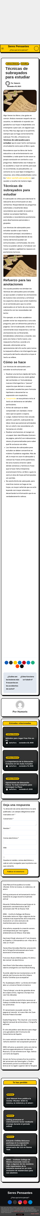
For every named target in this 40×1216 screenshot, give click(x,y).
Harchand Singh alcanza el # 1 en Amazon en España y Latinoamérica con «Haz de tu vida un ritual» (20, 940)
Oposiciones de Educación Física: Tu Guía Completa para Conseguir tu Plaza (19, 785)
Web (4, 848)
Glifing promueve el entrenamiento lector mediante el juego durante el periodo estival (19, 897)
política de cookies (19, 1211)
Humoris (17, 83)
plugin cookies (35, 1213)
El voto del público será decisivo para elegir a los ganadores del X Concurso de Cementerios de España (20, 1032)
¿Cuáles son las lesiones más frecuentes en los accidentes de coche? (12, 683)
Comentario (8, 819)
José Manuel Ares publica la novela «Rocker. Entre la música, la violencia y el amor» (19, 887)
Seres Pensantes (18, 46)
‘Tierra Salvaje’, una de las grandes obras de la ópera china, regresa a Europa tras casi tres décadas (19, 992)
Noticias (10, 1094)
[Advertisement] (20, 24)
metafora (12, 743)
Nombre (6, 828)
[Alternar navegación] (2, 48)
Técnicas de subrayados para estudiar (17, 72)
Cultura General (12, 63)
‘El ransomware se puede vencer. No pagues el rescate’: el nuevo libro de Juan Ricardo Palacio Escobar (19, 1012)
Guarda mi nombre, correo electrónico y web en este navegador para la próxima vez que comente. (20, 863)
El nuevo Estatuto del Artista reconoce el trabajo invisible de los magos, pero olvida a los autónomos (20, 1002)
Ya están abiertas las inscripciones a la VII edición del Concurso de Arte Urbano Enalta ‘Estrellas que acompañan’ (19, 975)
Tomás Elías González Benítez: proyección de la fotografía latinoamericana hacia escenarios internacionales (19, 950)
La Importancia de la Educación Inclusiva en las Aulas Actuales (19, 763)
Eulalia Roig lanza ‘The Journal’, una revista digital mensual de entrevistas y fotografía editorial (20, 1022)
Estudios (24, 63)
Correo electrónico (11, 838)
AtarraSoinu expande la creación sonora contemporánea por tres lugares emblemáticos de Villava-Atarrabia (19, 930)
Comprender (11, 398)
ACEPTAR (20, 1214)
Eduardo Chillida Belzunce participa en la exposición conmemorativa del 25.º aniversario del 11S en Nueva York (19, 906)
